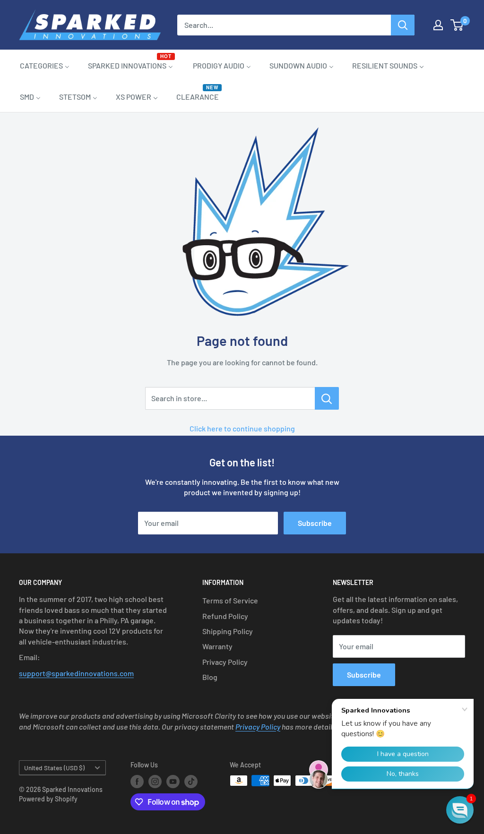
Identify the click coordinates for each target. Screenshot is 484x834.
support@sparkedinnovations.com (76, 673)
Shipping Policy (227, 631)
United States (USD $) (54, 768)
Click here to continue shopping (242, 428)
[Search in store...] (327, 398)
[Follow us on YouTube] (173, 781)
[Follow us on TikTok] (191, 781)
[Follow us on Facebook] (137, 781)
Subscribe (315, 522)
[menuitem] (44, 65)
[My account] (438, 25)
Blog (209, 676)
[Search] (403, 25)
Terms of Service (230, 600)
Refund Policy (225, 615)
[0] (457, 25)
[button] (460, 810)
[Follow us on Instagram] (155, 781)
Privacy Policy (225, 661)
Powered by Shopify (48, 799)
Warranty (217, 646)
